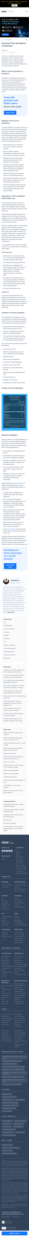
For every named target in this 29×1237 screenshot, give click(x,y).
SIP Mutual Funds (6, 993)
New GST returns (6, 905)
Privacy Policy (6, 1216)
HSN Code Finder (19, 932)
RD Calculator (5, 1032)
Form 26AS (17, 958)
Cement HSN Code (19, 934)
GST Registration (8, 625)
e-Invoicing (6, 632)
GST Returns (7, 638)
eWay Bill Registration (20, 907)
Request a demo (14, 1233)
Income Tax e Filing (7, 885)
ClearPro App (5, 924)
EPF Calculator (18, 1039)
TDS (5, 641)
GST (5, 622)
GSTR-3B (4, 976)
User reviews (19, 859)
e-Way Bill (6, 635)
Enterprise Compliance (9, 645)
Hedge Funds (5, 995)
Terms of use (16, 1216)
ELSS (3, 991)
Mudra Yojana (18, 987)
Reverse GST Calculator (10, 823)
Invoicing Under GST (7, 972)
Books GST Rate (19, 942)
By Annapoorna (4, 50)
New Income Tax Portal (20, 966)
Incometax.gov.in (19, 968)
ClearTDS (17, 905)
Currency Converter (7, 1041)
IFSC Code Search (19, 1018)
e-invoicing (4, 907)
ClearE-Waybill (18, 900)
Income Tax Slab (19, 956)
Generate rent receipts (20, 1020)
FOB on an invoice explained (11, 773)
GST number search (20, 1016)
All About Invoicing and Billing (11, 770)
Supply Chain (7, 658)
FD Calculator (5, 1034)
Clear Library (19, 863)
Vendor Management (9, 651)
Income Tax (17, 887)
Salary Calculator (19, 1037)
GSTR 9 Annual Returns (8, 966)
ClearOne (19, 483)
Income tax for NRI (19, 891)
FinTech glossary (20, 865)
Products (11, 11)
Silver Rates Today (6, 1039)
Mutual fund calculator (7, 1018)
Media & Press (19, 857)
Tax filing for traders (7, 936)
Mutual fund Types (6, 989)
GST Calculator (7, 820)
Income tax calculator (7, 1014)
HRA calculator (5, 1030)
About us (18, 850)
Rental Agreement (19, 1001)
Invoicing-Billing (8, 39)
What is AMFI (5, 1001)
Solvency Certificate (20, 995)
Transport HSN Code (20, 936)
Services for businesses (21, 924)
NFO (3, 999)
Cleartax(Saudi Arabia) (21, 873)
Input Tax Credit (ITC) (9, 628)
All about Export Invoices (10, 753)
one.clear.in (12, 529)
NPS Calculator (18, 1026)
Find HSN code (18, 1030)
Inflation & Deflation (19, 989)
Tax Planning (5, 887)
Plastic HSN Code (19, 938)
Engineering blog (20, 861)
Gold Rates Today (6, 1037)
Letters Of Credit (19, 1003)
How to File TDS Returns (21, 964)
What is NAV (5, 1003)
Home (3, 39)
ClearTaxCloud (5, 922)
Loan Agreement (19, 991)
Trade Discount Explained (10, 777)
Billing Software (18, 920)
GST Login (4, 900)
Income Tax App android (21, 885)
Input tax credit (5, 909)
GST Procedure (6, 960)
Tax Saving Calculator (20, 1032)
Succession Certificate (20, 993)
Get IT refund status (20, 1034)
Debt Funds (5, 997)
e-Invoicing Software (20, 902)
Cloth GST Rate (19, 940)
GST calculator (5, 1024)
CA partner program (7, 916)
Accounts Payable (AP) (9, 655)
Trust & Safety (19, 871)
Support (4, 859)
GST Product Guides (21, 869)
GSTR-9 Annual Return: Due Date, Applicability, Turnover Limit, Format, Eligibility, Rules (13, 703)
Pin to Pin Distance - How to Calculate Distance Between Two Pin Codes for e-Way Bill (14, 828)
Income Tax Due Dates (20, 974)
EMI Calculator (5, 1016)
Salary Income (18, 962)
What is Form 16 (19, 960)
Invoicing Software (19, 922)
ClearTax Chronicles (21, 867)
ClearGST (17, 898)
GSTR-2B (4, 974)
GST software (5, 902)
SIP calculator (5, 1022)
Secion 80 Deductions (20, 889)
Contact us (18, 853)
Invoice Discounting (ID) (10, 648)
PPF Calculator (18, 1014)
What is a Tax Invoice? (9, 762)
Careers (18, 855)
